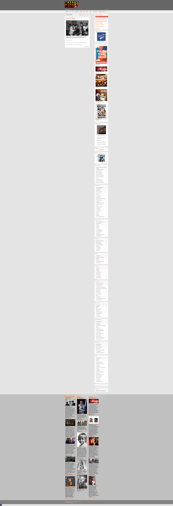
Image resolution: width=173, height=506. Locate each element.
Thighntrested (97, 28)
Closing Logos (98, 324)
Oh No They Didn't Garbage (100, 367)
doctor (71, 42)
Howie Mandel (78, 42)
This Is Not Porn (98, 211)
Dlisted (97, 360)
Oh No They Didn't (99, 204)
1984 (69, 42)
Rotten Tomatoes (99, 336)
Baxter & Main (98, 223)
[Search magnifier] (108, 16)
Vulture (97, 212)
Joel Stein (97, 270)
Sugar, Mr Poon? (99, 377)
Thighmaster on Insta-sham (99, 24)
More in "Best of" (91, 497)
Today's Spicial (98, 179)
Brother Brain (98, 190)
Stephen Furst (78, 44)
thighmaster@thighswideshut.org (100, 21)
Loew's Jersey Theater (99, 333)
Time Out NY (98, 314)
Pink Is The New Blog (99, 371)
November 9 (85, 42)
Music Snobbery (98, 243)
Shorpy (97, 295)
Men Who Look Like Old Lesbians (101, 288)
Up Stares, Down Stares (100, 135)
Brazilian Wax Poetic (80, 420)
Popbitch (97, 310)
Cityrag (97, 359)
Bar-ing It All (79, 474)
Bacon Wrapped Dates (99, 187)
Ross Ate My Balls (99, 173)
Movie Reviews (69, 396)
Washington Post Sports (100, 352)
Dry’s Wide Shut (98, 119)
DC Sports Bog (98, 345)
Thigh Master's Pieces (101, 11)
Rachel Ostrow (98, 276)
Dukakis (75, 42)
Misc (84, 11)
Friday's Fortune (98, 195)
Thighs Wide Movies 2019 (93, 457)
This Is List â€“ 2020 (92, 475)
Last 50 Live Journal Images (100, 287)
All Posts (67, 11)
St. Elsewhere (75, 44)
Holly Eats (97, 226)
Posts (105, 9)
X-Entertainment (98, 316)
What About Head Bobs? (100, 182)
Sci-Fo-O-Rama (98, 294)
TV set (81, 44)
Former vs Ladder (80, 459)
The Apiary (98, 378)
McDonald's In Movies (99, 169)
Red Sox (71, 44)
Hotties (81, 11)
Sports (91, 11)
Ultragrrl (97, 250)
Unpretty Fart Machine (99, 101)
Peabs (97, 205)
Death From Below (99, 191)
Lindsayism (98, 366)
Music (87, 11)
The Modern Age (98, 247)
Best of (91, 396)
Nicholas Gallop (70, 502)
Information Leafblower (100, 363)
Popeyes (97, 227)
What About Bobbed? (99, 180)
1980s (67, 42)
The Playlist (98, 208)
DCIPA (97, 224)
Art (70, 11)
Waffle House (98, 233)
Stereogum (98, 246)
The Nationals (98, 351)
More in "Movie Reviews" (69, 498)
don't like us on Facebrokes (99, 26)
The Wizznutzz (98, 380)
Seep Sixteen (91, 415)
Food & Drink (77, 11)
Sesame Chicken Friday (100, 175)
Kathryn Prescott (99, 272)
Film (72, 11)
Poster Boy (98, 291)
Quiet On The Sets (99, 172)
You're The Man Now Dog (100, 216)
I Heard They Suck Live (99, 240)
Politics (70, 40)
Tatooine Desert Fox (80, 398)
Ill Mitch (97, 269)
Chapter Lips (99, 140)
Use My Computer (99, 299)
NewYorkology (98, 309)
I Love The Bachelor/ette (100, 330)
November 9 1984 (68, 44)
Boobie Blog (98, 255)
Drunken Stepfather (99, 362)
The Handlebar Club (99, 230)
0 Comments (73, 19)
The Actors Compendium (100, 337)
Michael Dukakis (82, 42)
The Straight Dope (99, 313)
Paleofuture (98, 370)
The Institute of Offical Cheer (100, 298)
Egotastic (97, 194)
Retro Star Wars (98, 334)
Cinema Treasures (99, 321)
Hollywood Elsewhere (99, 329)
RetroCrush (98, 373)
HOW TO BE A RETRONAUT (100, 198)
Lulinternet (98, 201)
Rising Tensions (98, 292)
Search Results (69, 9)
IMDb (97, 307)
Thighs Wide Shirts (101, 41)
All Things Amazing (99, 284)
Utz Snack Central (99, 231)
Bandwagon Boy (98, 344)
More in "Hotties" (79, 491)
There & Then (95, 11)
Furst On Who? (70, 18)
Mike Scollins (98, 273)
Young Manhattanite (99, 381)
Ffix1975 (97, 258)
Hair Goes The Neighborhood (70, 437)
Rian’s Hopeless (67, 418)
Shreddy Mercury (99, 277)
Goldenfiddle (98, 197)
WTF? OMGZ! (98, 262)
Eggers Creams (67, 398)
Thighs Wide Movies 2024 (100, 71)
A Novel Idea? (98, 64)
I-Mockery (97, 306)
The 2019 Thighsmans (92, 436)
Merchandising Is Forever (100, 202)
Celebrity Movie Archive (100, 257)
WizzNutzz (98, 215)
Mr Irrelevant (98, 348)
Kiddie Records (98, 242)
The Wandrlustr (98, 209)
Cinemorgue (98, 322)
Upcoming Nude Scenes (100, 261)
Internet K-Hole (98, 285)
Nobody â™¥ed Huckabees (101, 142)
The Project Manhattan (99, 176)
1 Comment (97, 403)
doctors (73, 42)
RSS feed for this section (85, 14)
